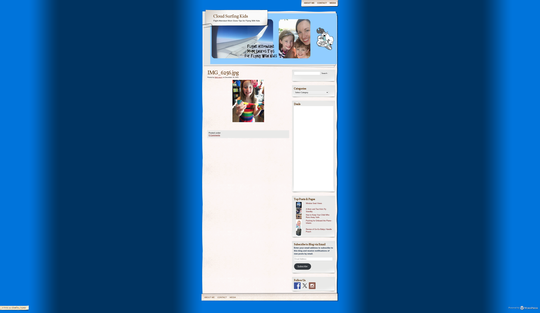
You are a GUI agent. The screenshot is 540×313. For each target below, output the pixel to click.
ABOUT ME (309, 3)
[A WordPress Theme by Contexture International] (18, 308)
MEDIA (333, 3)
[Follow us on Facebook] (297, 285)
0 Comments (214, 135)
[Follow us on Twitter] (304, 285)
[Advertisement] (313, 148)
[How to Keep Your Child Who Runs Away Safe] (314, 213)
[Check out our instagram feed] (312, 285)
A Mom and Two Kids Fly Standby (316, 210)
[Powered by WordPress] (524, 308)
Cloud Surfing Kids (230, 16)
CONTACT (322, 3)
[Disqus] (248, 173)
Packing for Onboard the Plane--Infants (319, 222)
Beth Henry (218, 77)
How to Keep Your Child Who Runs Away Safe (317, 216)
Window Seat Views (314, 203)
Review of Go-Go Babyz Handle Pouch (319, 230)
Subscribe (302, 266)
